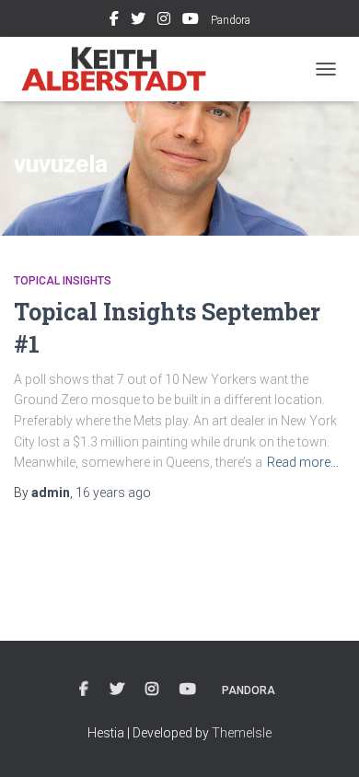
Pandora (230, 20)
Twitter (138, 21)
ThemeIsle (242, 732)
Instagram (163, 21)
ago (113, 492)
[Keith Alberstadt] (121, 69)
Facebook (114, 21)
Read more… (303, 462)
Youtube (190, 21)
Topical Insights (62, 280)
